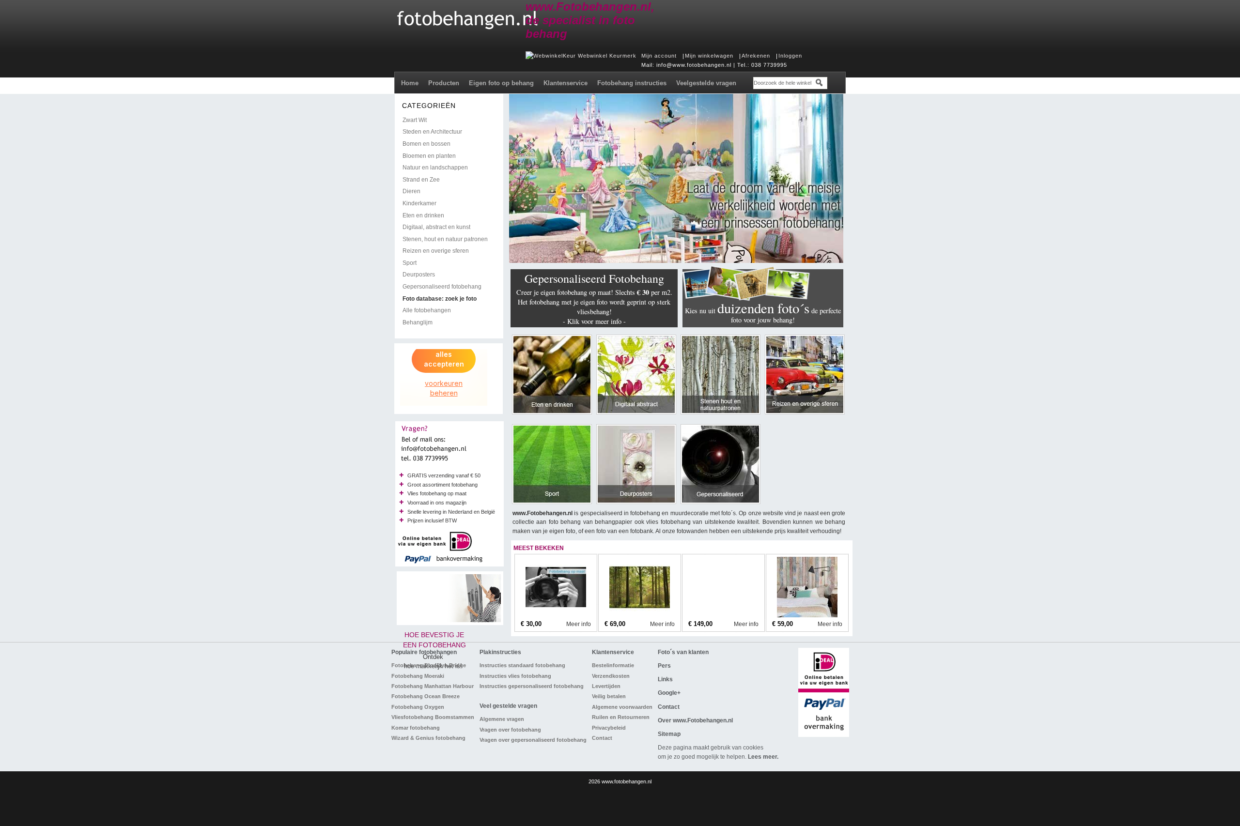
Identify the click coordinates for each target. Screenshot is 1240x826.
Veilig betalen (609, 696)
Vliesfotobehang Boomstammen (432, 717)
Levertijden (606, 686)
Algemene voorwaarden (622, 707)
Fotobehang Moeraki (417, 676)
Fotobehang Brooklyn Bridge (428, 665)
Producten (443, 83)
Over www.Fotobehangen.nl (695, 720)
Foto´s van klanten (683, 652)
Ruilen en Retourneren (621, 717)
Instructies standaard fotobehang (522, 665)
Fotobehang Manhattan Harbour (432, 686)
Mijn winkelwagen (709, 56)
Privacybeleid (609, 728)
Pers (664, 665)
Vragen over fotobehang (510, 730)
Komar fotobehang (415, 728)
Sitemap (669, 734)
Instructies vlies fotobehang (515, 676)
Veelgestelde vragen (706, 83)
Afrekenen (756, 56)
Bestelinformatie (613, 665)
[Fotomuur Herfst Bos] (639, 615)
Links (665, 679)
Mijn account (659, 56)
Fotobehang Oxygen (417, 707)
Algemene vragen (502, 719)
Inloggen (790, 56)
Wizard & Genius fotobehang (428, 738)
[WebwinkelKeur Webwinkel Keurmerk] (581, 56)
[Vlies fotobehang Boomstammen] (723, 615)
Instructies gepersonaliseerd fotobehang (532, 686)
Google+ (669, 692)
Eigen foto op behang (501, 83)
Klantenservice (565, 83)
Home (409, 83)
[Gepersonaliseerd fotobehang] (556, 615)
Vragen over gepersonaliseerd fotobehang (533, 740)
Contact (602, 738)
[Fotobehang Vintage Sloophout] (807, 615)
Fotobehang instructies (631, 83)
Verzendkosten (611, 676)
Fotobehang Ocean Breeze (425, 696)
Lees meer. (763, 756)
